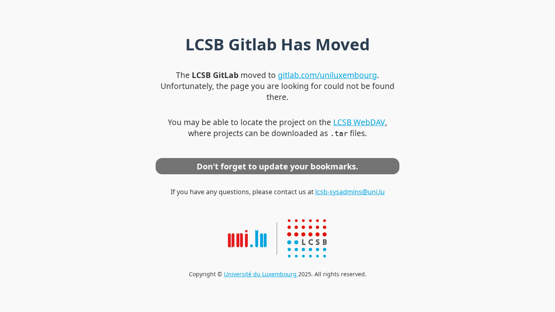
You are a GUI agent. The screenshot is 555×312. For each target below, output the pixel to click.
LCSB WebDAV (359, 122)
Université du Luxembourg (261, 274)
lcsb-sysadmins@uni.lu (350, 191)
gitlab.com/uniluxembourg (327, 74)
